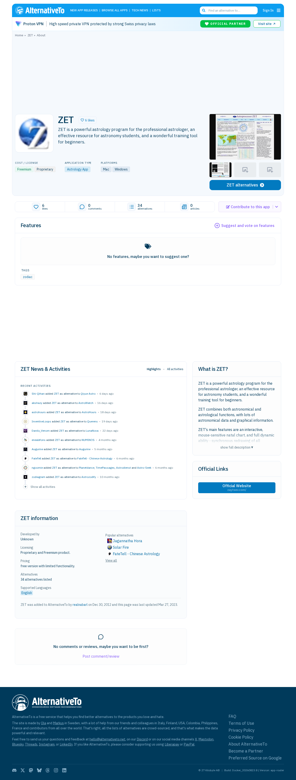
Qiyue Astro (88, 393)
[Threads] (47, 770)
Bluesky (18, 744)
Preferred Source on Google (255, 758)
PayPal (189, 744)
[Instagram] (56, 770)
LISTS (156, 10)
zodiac (27, 277)
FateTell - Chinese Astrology (94, 458)
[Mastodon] (31, 770)
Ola (43, 723)
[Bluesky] (39, 770)
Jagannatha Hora (127, 541)
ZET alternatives (242, 185)
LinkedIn (66, 744)
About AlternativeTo (247, 744)
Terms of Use (241, 723)
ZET (56, 393)
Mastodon (205, 739)
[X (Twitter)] (22, 770)
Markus (58, 723)
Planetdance (86, 467)
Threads (31, 744)
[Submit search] (203, 10)
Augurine (84, 449)
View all (111, 560)
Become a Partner (245, 751)
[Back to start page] (41, 10)
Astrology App (77, 169)
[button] (88, 120)
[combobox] (229, 10)
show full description (236, 447)
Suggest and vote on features (247, 225)
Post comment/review (101, 656)
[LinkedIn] (64, 770)
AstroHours (89, 412)
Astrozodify (88, 477)
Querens (92, 421)
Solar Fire (121, 547)
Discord (142, 739)
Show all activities (43, 487)
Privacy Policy (241, 730)
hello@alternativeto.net (107, 739)
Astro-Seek (144, 467)
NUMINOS (88, 440)
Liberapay (172, 744)
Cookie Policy (240, 737)
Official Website (236, 487)
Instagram (47, 744)
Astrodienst (123, 467)
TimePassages (105, 467)
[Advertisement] (148, 74)
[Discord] (14, 770)
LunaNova (92, 430)
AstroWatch (85, 403)
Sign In (268, 10)
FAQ (232, 716)
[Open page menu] (279, 10)
